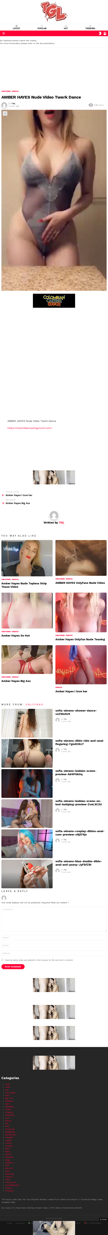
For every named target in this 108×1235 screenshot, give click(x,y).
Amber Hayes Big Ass (16, 681)
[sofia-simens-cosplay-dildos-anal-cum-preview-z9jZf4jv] (27, 843)
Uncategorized (12, 1185)
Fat (6, 1123)
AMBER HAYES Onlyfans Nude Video (80, 582)
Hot (66, 28)
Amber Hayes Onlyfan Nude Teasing (80, 639)
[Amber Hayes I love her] (81, 664)
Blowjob (9, 1101)
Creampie (9, 1115)
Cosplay (9, 1112)
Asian (7, 1087)
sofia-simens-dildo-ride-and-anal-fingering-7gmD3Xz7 (79, 742)
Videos (15, 579)
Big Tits (9, 1098)
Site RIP (9, 1168)
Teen (7, 1179)
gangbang (9, 1132)
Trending (90, 28)
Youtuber (9, 1191)
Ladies (8, 1140)
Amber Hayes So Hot (15, 635)
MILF (7, 1149)
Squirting (9, 1174)
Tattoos (9, 1177)
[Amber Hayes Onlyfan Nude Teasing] (81, 612)
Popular (42, 28)
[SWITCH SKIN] (100, 33)
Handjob (9, 1137)
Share (5, 113)
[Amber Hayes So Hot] (27, 611)
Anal (7, 1084)
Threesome (10, 1182)
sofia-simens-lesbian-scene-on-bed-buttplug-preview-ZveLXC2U (78, 802)
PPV (7, 1165)
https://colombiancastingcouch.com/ (29, 427)
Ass (7, 1090)
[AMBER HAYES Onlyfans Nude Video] (81, 558)
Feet (7, 1126)
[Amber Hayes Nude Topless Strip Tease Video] (27, 558)
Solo (7, 1171)
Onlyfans (6, 579)
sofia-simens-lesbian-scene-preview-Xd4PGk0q (75, 772)
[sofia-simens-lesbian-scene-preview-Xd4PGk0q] (27, 783)
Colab (8, 1109)
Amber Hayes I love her (71, 691)
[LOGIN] (105, 33)
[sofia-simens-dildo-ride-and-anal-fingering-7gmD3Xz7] (27, 753)
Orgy (7, 1160)
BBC (7, 1095)
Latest (16, 28)
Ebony (8, 1120)
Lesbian (9, 1146)
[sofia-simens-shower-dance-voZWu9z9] (27, 723)
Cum (7, 1118)
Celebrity (9, 1106)
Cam (7, 1104)
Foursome (10, 1129)
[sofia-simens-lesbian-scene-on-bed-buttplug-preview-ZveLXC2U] (27, 813)
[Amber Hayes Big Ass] (27, 659)
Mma (7, 1151)
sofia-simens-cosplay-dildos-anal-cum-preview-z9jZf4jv (79, 832)
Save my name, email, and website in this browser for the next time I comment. (39, 960)
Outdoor (9, 1163)
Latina (8, 1143)
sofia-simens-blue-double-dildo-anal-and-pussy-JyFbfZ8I (78, 863)
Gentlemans (11, 1134)
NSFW (8, 1154)
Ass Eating (10, 1092)
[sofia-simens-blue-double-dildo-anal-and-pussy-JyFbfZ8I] (27, 874)
